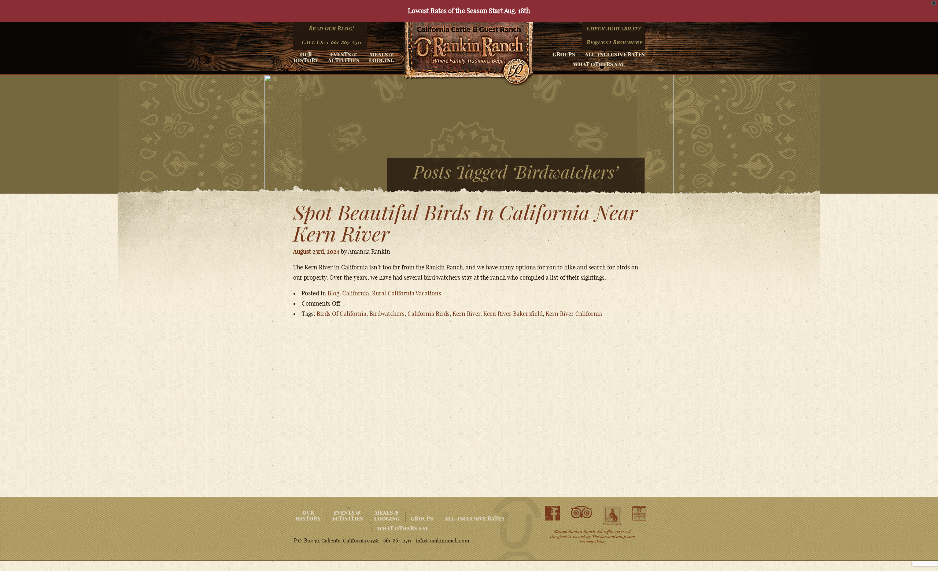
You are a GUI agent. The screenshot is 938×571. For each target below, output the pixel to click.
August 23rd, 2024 (316, 251)
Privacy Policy (593, 541)
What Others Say (598, 64)
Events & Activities (343, 57)
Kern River (466, 313)
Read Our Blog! (331, 28)
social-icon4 (639, 513)
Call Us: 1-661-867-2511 (331, 42)
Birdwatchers (387, 313)
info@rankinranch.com (442, 540)
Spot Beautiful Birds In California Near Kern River (465, 223)
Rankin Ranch (468, 54)
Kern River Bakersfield (513, 313)
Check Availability (614, 28)
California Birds (428, 313)
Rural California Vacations (406, 293)
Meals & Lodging (382, 57)
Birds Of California (341, 313)
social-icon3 (612, 516)
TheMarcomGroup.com (613, 536)
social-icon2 (581, 512)
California (355, 293)
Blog (333, 293)
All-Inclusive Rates (615, 54)
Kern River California (574, 313)
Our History (305, 57)
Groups (564, 54)
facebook (552, 513)
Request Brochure (615, 42)
